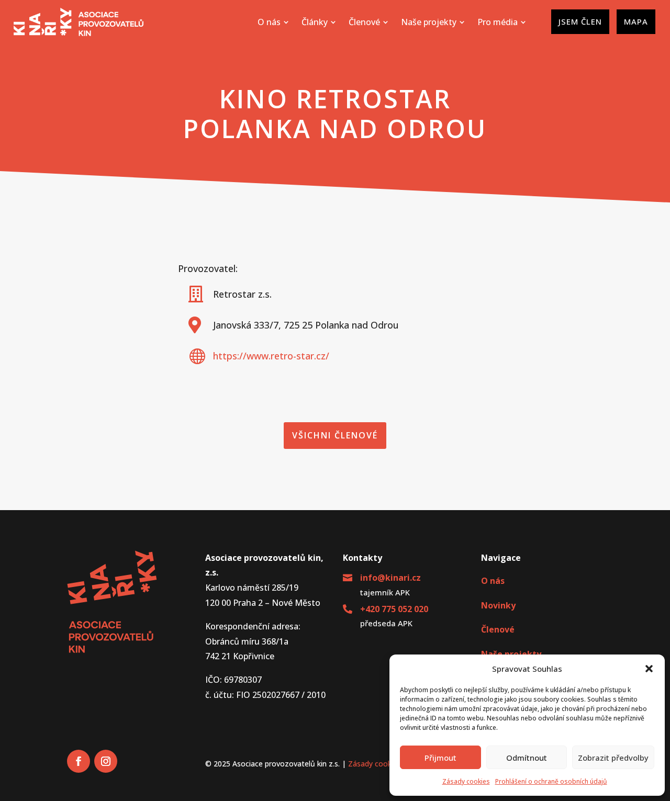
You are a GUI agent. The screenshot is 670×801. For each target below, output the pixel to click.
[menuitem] (273, 22)
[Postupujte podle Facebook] (78, 761)
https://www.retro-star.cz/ (271, 355)
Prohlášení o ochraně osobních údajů (551, 781)
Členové (498, 629)
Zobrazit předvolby (613, 757)
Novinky (498, 605)
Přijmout (440, 757)
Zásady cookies (466, 781)
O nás (493, 580)
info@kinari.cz (390, 577)
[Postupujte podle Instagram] (105, 761)
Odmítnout (526, 757)
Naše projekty (511, 654)
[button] (649, 668)
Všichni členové (335, 435)
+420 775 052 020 (394, 609)
